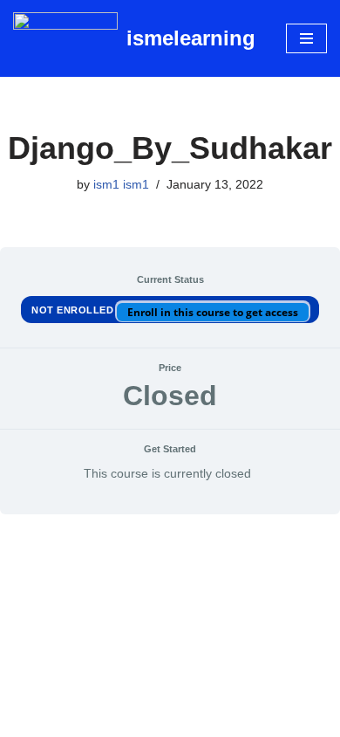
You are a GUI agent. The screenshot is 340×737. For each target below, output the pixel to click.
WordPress (226, 719)
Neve (97, 719)
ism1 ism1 (121, 184)
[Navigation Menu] (306, 38)
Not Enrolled (74, 310)
